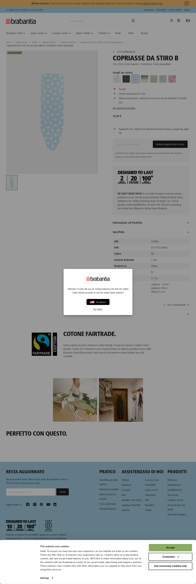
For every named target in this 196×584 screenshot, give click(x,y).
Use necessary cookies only (170, 566)
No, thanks (98, 309)
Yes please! (101, 301)
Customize (168, 556)
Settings (44, 578)
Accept (170, 547)
